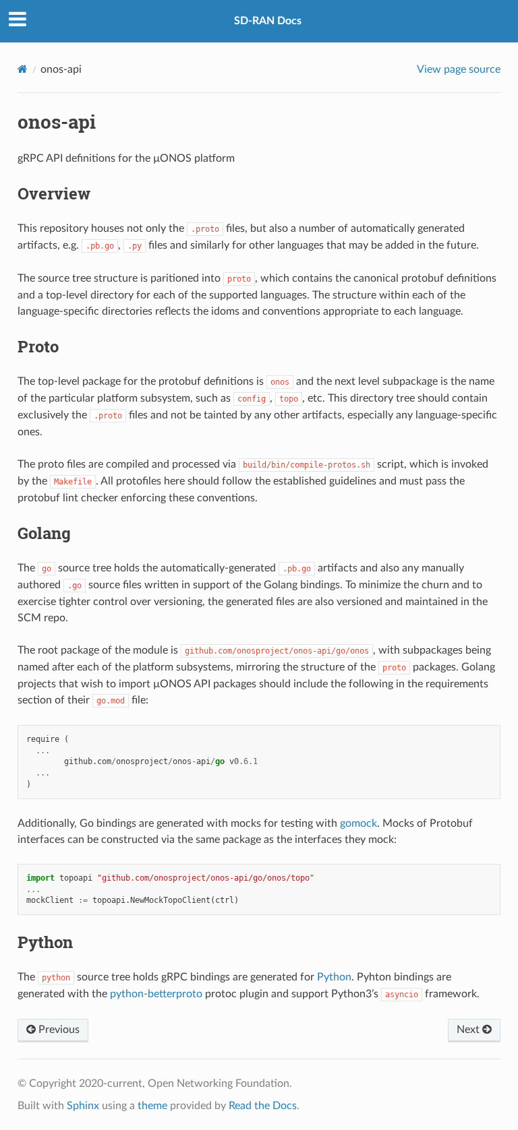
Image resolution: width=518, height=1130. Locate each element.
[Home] (23, 69)
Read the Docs (263, 1105)
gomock (358, 823)
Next (469, 1029)
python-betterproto (156, 993)
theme (152, 1105)
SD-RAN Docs (267, 20)
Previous (58, 1029)
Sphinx (83, 1105)
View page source (458, 69)
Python (334, 977)
